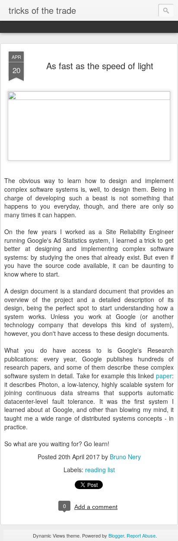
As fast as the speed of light (99, 65)
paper (164, 375)
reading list (100, 469)
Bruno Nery (125, 456)
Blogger (116, 535)
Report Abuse (141, 535)
